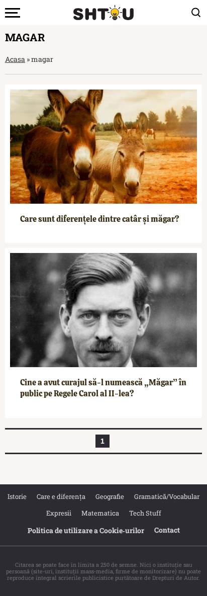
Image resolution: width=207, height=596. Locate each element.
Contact (167, 530)
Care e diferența (61, 496)
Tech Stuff (145, 513)
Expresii (58, 513)
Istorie (17, 496)
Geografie (109, 496)
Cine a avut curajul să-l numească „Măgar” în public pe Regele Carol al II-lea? (103, 388)
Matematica (100, 513)
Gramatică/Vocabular (166, 496)
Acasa (15, 59)
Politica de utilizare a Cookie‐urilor (86, 530)
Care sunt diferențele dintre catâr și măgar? (99, 219)
